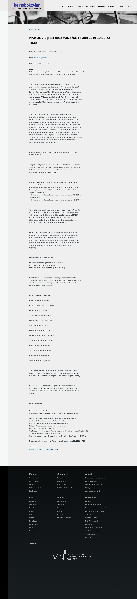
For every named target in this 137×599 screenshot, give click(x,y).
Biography (32, 501)
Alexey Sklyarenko (40, 57)
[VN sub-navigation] (66, 6)
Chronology (33, 504)
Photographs (33, 524)
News (39, 29)
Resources (91, 497)
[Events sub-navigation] (75, 6)
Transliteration (90, 534)
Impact (31, 508)
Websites (88, 537)
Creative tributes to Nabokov (94, 511)
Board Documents (91, 481)
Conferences (33, 478)
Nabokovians (61, 481)
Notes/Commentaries (92, 521)
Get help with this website (93, 484)
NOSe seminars (34, 481)
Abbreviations (61, 501)
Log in (129, 6)
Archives (88, 501)
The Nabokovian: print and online (96, 531)
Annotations (61, 504)
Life (31, 497)
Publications (33, 491)
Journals (88, 514)
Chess (59, 511)
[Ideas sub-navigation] (84, 6)
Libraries (32, 511)
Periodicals (33, 521)
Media (31, 514)
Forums (59, 478)
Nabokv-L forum (62, 484)
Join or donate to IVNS (92, 491)
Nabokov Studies (91, 518)
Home (31, 29)
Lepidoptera (61, 514)
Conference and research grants (96, 508)
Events (33, 474)
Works (60, 497)
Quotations (88, 524)
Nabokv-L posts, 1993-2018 (66, 488)
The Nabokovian (26, 5)
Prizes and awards (35, 488)
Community (63, 474)
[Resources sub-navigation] (96, 6)
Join (121, 6)
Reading (32, 531)
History (87, 488)
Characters (61, 508)
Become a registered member (95, 478)
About (88, 474)
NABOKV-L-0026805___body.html (40, 449)
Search (33, 543)
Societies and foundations (93, 527)
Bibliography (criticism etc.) (94, 504)
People (31, 518)
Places (31, 527)
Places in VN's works (64, 518)
